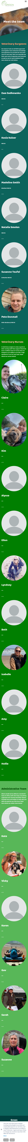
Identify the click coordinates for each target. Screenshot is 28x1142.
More (5, 1136)
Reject (12, 1140)
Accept (6, 1140)
